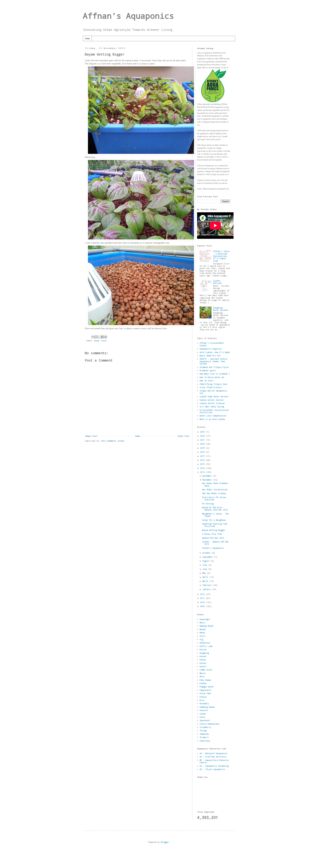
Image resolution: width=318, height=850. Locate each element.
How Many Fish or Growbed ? (215, 373)
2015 (203, 464)
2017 (203, 456)
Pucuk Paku (205, 693)
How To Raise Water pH (212, 377)
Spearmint (205, 720)
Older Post (183, 436)
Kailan (203, 649)
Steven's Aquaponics (213, 548)
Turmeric (204, 737)
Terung (203, 730)
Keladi (203, 656)
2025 (203, 431)
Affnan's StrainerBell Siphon (212, 344)
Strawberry (205, 727)
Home (87, 38)
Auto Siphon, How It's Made (215, 352)
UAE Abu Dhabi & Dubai (214, 493)
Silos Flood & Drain (211, 387)
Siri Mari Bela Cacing (212, 406)
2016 (203, 460)
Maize (202, 673)
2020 (203, 443)
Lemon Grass (206, 669)
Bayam (96, 340)
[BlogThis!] (96, 336)
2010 (203, 602)
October (207, 552)
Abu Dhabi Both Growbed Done (215, 484)
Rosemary (204, 703)
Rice (202, 700)
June (205, 569)
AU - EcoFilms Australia (213, 756)
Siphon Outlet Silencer (212, 403)
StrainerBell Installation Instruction (214, 411)
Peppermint (205, 690)
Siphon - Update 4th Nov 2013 (215, 542)
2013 (203, 472)
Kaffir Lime (206, 646)
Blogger (165, 842)
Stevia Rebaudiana (209, 723)
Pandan (203, 683)
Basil (202, 622)
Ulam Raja (205, 740)
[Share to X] (99, 336)
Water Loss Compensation (213, 415)
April (205, 577)
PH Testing (208, 503)
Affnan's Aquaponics (128, 15)
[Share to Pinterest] (105, 336)
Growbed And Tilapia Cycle (214, 367)
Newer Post (91, 436)
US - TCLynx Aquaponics (212, 769)
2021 (203, 439)
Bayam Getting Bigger (213, 530)
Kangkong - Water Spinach (220, 308)
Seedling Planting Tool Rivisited (215, 524)
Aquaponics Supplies (211, 348)
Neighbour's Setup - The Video (215, 514)
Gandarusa (205, 642)
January (207, 589)
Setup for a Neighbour (214, 520)
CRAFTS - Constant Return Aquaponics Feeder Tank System (213, 361)
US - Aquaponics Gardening (214, 766)
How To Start (206, 380)
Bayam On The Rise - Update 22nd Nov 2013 (215, 508)
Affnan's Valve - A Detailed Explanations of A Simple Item (221, 256)
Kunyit (203, 666)
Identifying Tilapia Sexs (213, 384)
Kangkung (204, 653)
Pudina (203, 696)
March (205, 581)
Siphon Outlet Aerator (212, 400)
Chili (202, 636)
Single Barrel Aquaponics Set (213, 391)
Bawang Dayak (206, 625)
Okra (202, 676)
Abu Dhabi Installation (215, 489)
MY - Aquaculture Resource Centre (214, 761)
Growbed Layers (208, 370)
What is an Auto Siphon (212, 419)
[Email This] (93, 336)
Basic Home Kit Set (210, 355)
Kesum (202, 659)
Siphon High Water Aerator (214, 396)
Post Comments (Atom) (112, 440)
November (207, 479)
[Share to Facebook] (102, 336)
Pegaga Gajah (206, 686)
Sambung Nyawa (207, 707)
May (204, 573)
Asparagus (205, 619)
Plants (104, 340)
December (207, 475)
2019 (203, 448)
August (206, 561)
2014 (203, 468)
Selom (202, 713)
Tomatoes (204, 734)
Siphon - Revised (217, 281)
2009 (203, 606)
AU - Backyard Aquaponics (213, 753)
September (208, 557)
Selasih (204, 710)
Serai (202, 717)
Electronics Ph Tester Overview (214, 498)
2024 (203, 436)
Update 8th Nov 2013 (213, 538)
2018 (203, 452)
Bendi (202, 632)
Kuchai (203, 663)
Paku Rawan (205, 680)
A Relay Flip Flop (212, 534)
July (205, 565)
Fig (201, 639)
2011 (203, 598)
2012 (203, 594)
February (207, 585)
